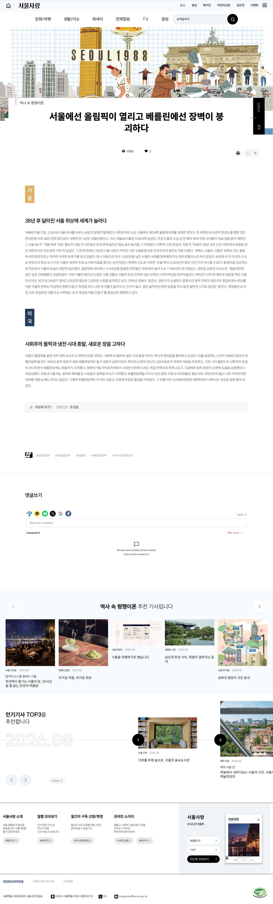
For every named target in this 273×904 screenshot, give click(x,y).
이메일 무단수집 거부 (43, 881)
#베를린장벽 (99, 455)
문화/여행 (43, 19)
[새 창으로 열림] (238, 153)
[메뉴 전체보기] (264, 5)
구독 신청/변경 (81, 840)
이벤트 (255, 5)
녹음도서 (195, 840)
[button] (260, 606)
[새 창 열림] (259, 892)
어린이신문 (223, 5)
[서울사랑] (29, 6)
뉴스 (182, 5)
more (55, 780)
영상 (194, 5)
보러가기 (143, 840)
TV (146, 19)
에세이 (97, 19)
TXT (193, 850)
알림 (164, 19)
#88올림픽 (43, 455)
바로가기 (10, 840)
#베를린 (81, 455)
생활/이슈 (71, 19)
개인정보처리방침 (13, 881)
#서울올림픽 (62, 455)
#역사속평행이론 (122, 455)
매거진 (207, 5)
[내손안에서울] (10, 6)
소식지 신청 (123, 840)
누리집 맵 (68, 881)
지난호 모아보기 (199, 859)
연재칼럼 (123, 19)
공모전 (240, 5)
